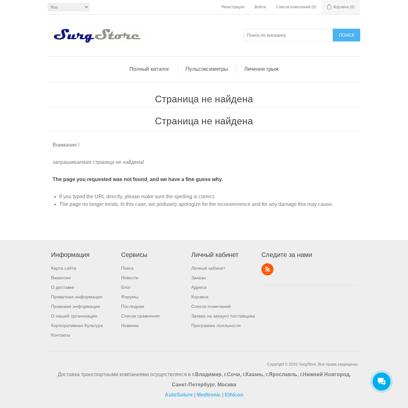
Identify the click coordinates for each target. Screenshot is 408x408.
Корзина (199, 296)
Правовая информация (75, 306)
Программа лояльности (216, 325)
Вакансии (61, 277)
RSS (267, 269)
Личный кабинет (208, 268)
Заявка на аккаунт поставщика (223, 315)
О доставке (62, 287)
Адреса (199, 287)
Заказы (198, 277)
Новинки (130, 325)
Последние (132, 306)
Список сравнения (140, 315)
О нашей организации (74, 315)
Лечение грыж (261, 69)
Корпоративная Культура (77, 325)
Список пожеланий (211, 306)
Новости (129, 277)
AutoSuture (179, 394)
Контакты (60, 335)
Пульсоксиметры (207, 69)
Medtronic (209, 394)
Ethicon (234, 394)
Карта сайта (63, 268)
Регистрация (233, 7)
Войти (260, 7)
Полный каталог (149, 69)
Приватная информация (76, 296)
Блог (126, 287)
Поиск (346, 35)
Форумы (129, 296)
